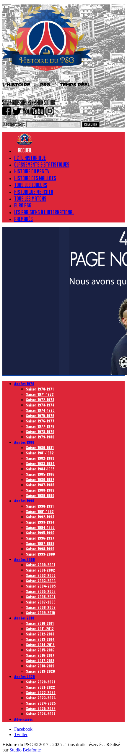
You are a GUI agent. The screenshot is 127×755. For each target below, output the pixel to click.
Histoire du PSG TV (31, 171)
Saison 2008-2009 (41, 607)
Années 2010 (24, 617)
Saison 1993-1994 (40, 522)
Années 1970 (24, 383)
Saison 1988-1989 (40, 490)
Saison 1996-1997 (40, 538)
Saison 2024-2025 (41, 703)
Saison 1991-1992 (40, 511)
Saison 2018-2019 (40, 665)
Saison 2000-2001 (40, 564)
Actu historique (30, 157)
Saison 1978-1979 (40, 431)
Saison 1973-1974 (40, 404)
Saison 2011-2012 (40, 628)
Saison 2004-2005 (41, 585)
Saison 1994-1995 (40, 527)
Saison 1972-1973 (40, 399)
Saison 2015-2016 (40, 649)
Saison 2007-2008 (41, 601)
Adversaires (23, 719)
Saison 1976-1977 (40, 420)
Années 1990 (24, 500)
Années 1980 (24, 442)
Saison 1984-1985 (40, 468)
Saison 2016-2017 (40, 655)
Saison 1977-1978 (40, 426)
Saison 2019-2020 (40, 671)
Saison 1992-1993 (40, 516)
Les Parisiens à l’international (44, 212)
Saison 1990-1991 (40, 506)
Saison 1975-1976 (40, 415)
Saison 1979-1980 (40, 436)
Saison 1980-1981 (40, 447)
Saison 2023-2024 (41, 697)
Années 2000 (24, 559)
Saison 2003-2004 (41, 580)
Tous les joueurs (30, 185)
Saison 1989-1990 (40, 495)
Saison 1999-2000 (40, 553)
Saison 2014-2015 (40, 644)
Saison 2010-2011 (40, 623)
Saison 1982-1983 (40, 458)
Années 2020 (24, 676)
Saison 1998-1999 (40, 548)
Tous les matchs (30, 198)
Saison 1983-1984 (40, 463)
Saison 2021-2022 (40, 687)
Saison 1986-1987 (40, 479)
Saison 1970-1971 (40, 388)
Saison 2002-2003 (41, 575)
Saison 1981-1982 (40, 452)
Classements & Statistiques (41, 164)
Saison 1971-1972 (40, 394)
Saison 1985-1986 (40, 474)
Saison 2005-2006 (41, 591)
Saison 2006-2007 (41, 596)
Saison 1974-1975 (40, 410)
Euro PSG (22, 205)
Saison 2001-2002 (40, 569)
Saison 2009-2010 (40, 612)
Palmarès (23, 219)
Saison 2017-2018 (40, 660)
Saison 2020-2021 (40, 681)
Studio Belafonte (25, 749)
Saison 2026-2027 (41, 713)
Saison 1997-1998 (40, 543)
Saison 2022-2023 (41, 692)
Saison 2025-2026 (41, 708)
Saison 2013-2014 (40, 639)
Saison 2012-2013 (40, 633)
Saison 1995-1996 (40, 532)
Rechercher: (13, 124)
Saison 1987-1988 (40, 484)
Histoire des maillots (35, 178)
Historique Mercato (33, 191)
